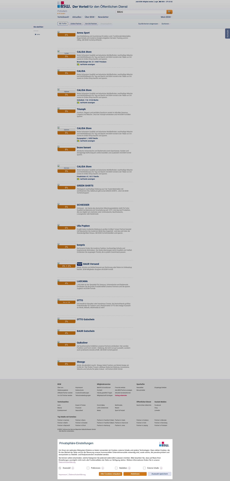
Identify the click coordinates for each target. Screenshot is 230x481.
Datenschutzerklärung (67, 462)
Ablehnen (135, 474)
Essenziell (66, 468)
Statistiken (123, 468)
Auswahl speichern (160, 474)
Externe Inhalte (153, 468)
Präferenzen (95, 468)
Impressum (63, 474)
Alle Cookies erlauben (111, 474)
